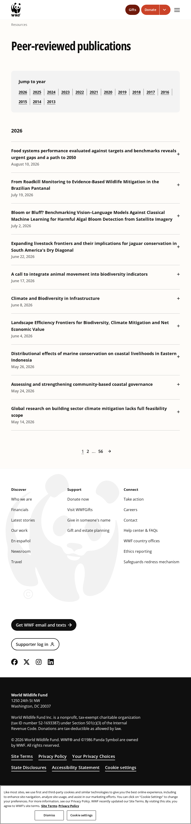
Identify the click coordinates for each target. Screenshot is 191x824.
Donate (150, 9)
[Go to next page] (109, 451)
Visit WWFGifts (80, 509)
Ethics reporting (138, 551)
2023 (65, 92)
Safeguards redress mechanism (151, 561)
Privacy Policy (52, 756)
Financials (19, 509)
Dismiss (49, 815)
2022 (79, 92)
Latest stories (23, 520)
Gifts (132, 9)
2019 (122, 92)
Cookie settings (120, 767)
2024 (51, 92)
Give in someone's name (88, 520)
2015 (23, 101)
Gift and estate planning (88, 530)
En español (21, 540)
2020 (108, 92)
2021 (94, 92)
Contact (130, 520)
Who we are (21, 499)
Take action (134, 499)
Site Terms (22, 756)
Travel (16, 561)
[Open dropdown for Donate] (165, 10)
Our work (19, 530)
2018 (136, 92)
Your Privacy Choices (93, 756)
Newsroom (21, 551)
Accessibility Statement (75, 767)
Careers (130, 509)
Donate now (78, 499)
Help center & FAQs (141, 530)
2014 (37, 101)
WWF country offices (142, 540)
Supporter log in (32, 644)
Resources (19, 24)
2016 (165, 92)
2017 (151, 92)
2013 (51, 101)
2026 (23, 92)
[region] (95, 804)
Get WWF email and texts (41, 625)
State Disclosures (28, 767)
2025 (37, 92)
